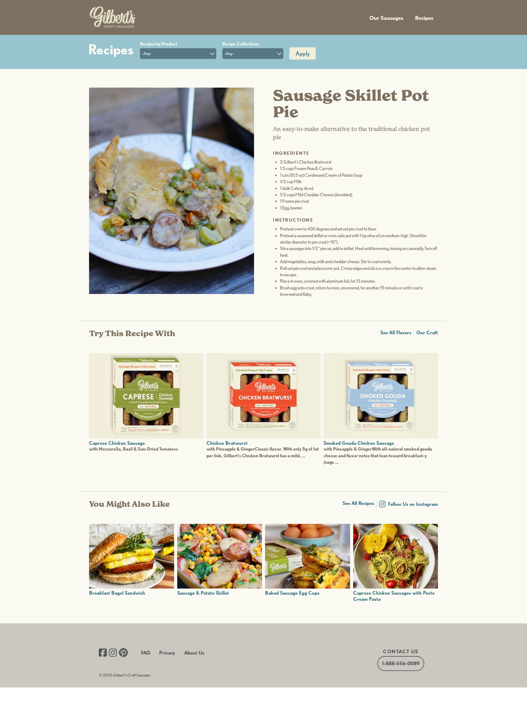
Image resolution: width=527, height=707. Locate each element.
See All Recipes (358, 503)
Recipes (424, 18)
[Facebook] (103, 653)
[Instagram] (113, 653)
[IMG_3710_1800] (171, 292)
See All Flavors (395, 332)
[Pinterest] (123, 653)
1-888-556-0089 (401, 663)
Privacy (167, 653)
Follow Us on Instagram (413, 504)
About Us (194, 653)
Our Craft (427, 332)
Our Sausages (386, 18)
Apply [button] (303, 53)
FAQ (145, 653)
